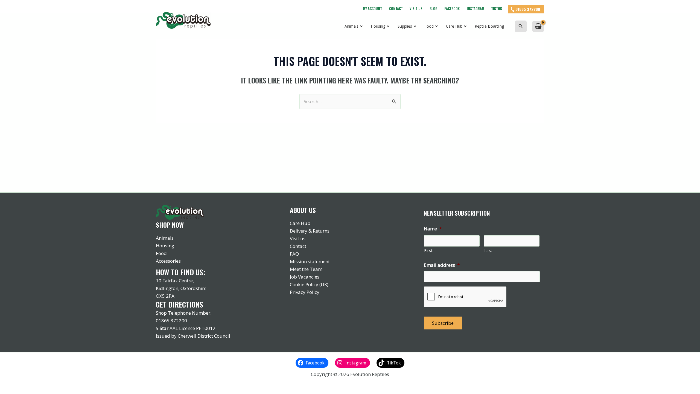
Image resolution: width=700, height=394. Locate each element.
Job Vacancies (304, 277)
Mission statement (310, 261)
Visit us (416, 8)
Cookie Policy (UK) (309, 284)
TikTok (496, 8)
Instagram (475, 8)
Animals (165, 238)
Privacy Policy (304, 292)
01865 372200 (527, 9)
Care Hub (300, 223)
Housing (165, 245)
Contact (396, 8)
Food (161, 253)
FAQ (294, 254)
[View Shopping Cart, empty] (538, 26)
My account (372, 8)
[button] (520, 26)
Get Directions (179, 304)
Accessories (168, 261)
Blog (434, 8)
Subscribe (443, 323)
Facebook (452, 8)
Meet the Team (306, 269)
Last (488, 250)
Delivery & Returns (309, 231)
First (428, 250)
